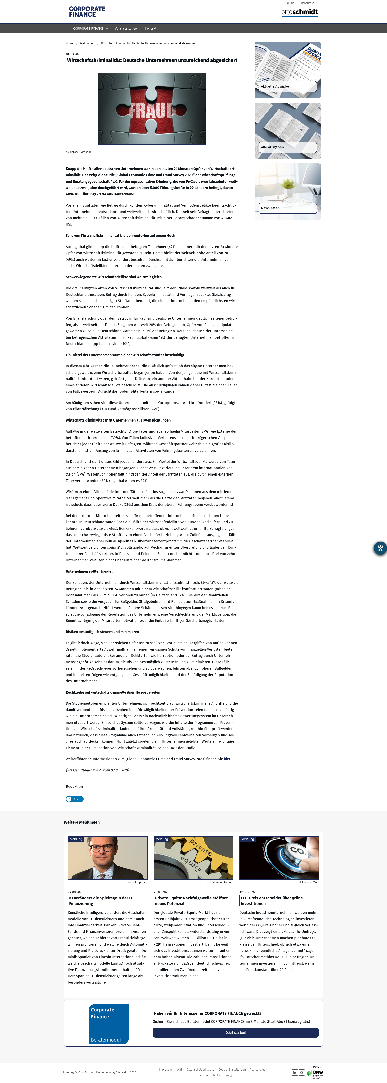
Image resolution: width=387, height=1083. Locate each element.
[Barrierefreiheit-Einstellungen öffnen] (380, 548)
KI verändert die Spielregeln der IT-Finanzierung (108, 915)
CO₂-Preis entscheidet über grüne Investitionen (279, 915)
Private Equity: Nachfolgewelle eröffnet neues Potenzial (193, 915)
